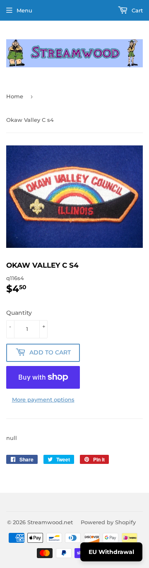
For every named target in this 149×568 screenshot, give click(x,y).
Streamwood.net (50, 522)
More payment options (43, 399)
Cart (136, 10)
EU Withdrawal (111, 552)
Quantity (19, 312)
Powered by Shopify (108, 522)
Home (14, 96)
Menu (24, 10)
